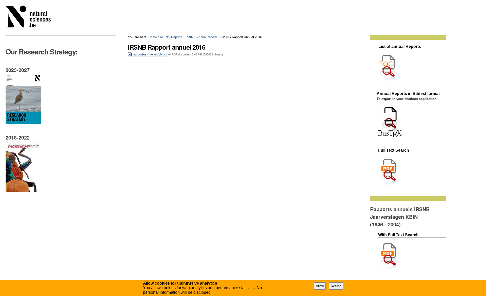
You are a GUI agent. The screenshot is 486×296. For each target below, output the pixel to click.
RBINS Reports (171, 37)
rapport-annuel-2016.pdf (150, 54)
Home (152, 37)
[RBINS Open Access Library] (31, 18)
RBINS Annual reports (202, 37)
